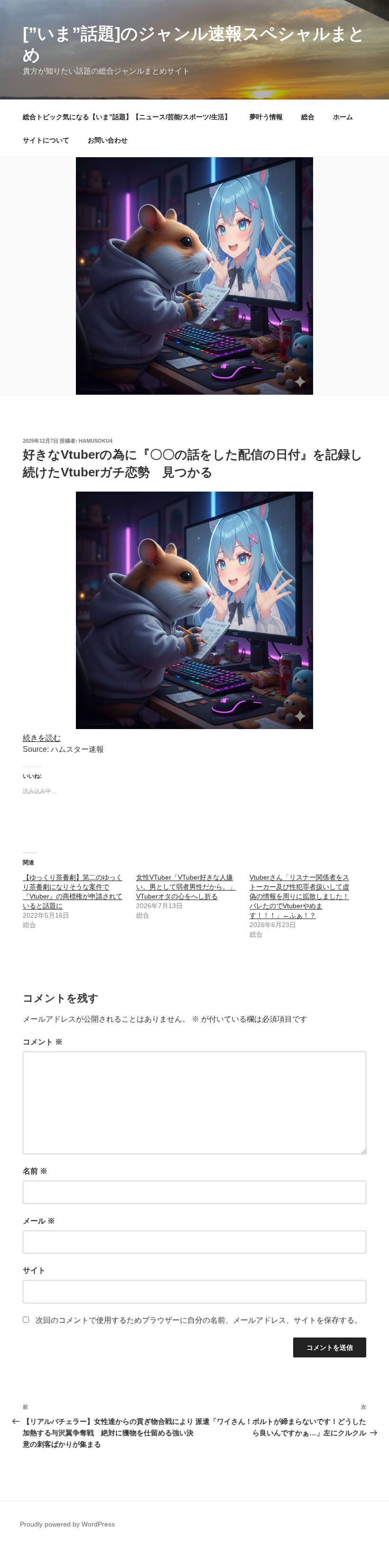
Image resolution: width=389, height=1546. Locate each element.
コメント (43, 1042)
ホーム (343, 117)
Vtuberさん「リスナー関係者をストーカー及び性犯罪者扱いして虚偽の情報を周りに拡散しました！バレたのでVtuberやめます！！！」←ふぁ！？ (299, 896)
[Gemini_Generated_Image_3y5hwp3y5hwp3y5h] (194, 726)
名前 (35, 1171)
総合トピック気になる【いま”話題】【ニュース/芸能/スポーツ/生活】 (127, 117)
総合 (308, 117)
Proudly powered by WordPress (67, 1524)
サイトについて (46, 140)
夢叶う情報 (266, 117)
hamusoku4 (95, 441)
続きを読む (42, 738)
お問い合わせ (108, 140)
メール (39, 1221)
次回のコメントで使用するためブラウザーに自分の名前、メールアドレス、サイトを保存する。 (199, 1320)
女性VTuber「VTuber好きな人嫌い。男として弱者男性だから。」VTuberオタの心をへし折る (186, 886)
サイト (34, 1270)
